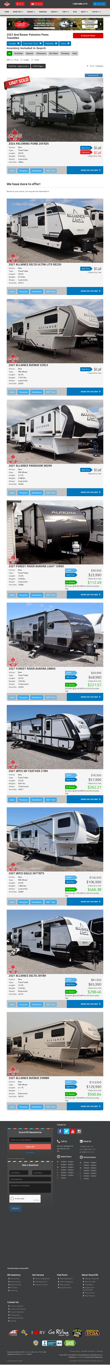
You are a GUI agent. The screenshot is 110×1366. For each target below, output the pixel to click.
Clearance (41, 53)
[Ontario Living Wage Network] (70, 1344)
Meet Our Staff (90, 1281)
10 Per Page (38, 66)
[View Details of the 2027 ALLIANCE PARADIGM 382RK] (55, 431)
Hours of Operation (17, 1312)
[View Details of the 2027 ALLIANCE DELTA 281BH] (55, 941)
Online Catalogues (66, 1281)
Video (36, 59)
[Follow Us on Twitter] (66, 1131)
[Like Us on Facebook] (60, 1131)
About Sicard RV (90, 1275)
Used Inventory (15, 1284)
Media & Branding (16, 1318)
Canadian (28, 1352)
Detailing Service (41, 1281)
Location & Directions (18, 1309)
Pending (65, 53)
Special (29, 53)
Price (16, 59)
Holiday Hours (15, 1315)
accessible (80, 1357)
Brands (30, 11)
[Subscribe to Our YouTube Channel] (73, 1131)
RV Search (14, 1287)
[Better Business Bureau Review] (52, 1344)
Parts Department (66, 1278)
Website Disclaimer (88, 1351)
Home (7, 11)
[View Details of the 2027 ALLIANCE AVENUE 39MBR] (55, 1044)
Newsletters (89, 1284)
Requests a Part (65, 1287)
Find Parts (62, 1275)
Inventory (17, 11)
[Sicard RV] (7, 4)
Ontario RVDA (38, 1352)
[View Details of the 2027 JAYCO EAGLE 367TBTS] (55, 839)
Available (18, 53)
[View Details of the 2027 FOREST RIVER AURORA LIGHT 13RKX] (55, 532)
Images (26, 59)
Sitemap (13, 1321)
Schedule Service (41, 1284)
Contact (95, 11)
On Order (53, 53)
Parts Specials (65, 1284)
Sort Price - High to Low (18, 66)
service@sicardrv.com (88, 1149)
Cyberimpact (21, 1159)
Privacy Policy (90, 1292)
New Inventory (15, 1281)
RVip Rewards (90, 1295)
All (9, 53)
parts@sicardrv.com (87, 1152)
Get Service (38, 1275)
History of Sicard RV (92, 1278)
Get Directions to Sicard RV (17, 1268)
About (84, 11)
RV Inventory (14, 1275)
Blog (75, 11)
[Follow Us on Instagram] (79, 1131)
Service (54, 11)
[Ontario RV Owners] (77, 1333)
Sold (75, 53)
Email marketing (12, 1159)
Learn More (30, 1152)
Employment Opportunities (88, 1288)
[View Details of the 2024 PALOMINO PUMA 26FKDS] (55, 109)
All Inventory (14, 1278)
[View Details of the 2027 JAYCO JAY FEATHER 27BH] (55, 737)
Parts (65, 11)
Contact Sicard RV (16, 1306)
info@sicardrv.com (86, 1146)
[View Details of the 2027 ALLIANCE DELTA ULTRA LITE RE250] (55, 230)
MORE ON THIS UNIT (90, 170)
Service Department (42, 1278)
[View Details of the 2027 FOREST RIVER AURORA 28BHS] (55, 634)
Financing (43, 11)
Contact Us (13, 1302)
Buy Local (23, 1354)
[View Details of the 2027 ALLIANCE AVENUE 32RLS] (55, 331)
